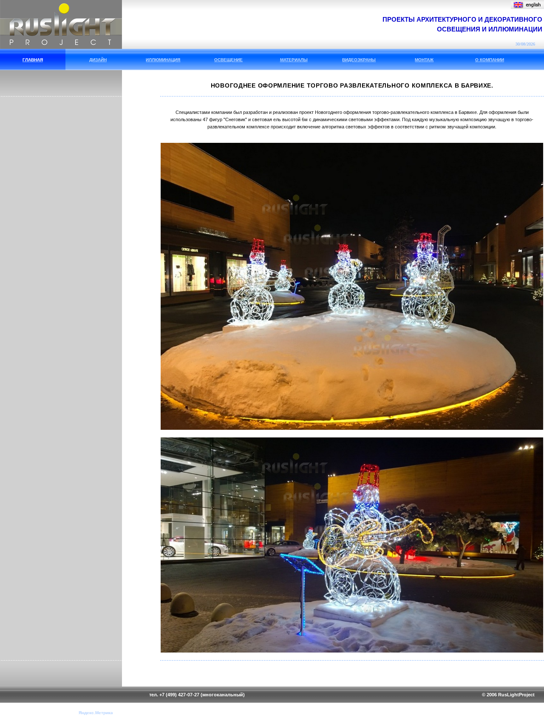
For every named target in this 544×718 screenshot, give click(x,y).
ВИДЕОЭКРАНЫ (359, 59)
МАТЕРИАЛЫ (294, 59)
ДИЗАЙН (98, 59)
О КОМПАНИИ (489, 59)
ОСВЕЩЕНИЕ (228, 59)
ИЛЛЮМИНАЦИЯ (163, 59)
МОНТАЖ (424, 59)
